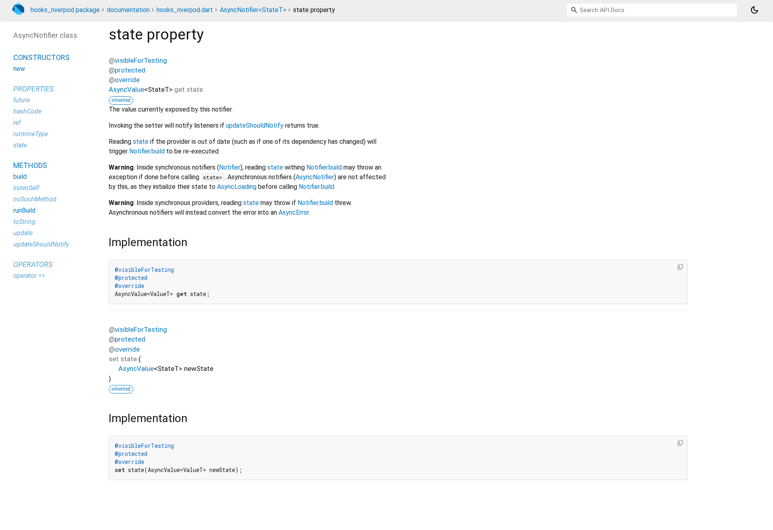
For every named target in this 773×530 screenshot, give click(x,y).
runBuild (24, 210)
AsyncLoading (236, 186)
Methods (30, 165)
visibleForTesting (141, 60)
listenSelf (26, 188)
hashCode (27, 111)
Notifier (229, 167)
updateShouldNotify (254, 125)
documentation (128, 10)
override (127, 80)
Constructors (41, 57)
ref (17, 122)
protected (130, 70)
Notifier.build (147, 151)
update (23, 233)
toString (24, 222)
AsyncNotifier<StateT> (253, 10)
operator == (29, 275)
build (20, 176)
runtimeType (30, 134)
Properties (33, 89)
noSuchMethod (34, 199)
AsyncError (294, 212)
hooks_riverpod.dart (185, 10)
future (21, 100)
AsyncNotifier (315, 177)
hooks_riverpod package (65, 10)
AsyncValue (126, 89)
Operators (32, 264)
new (19, 68)
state (141, 141)
